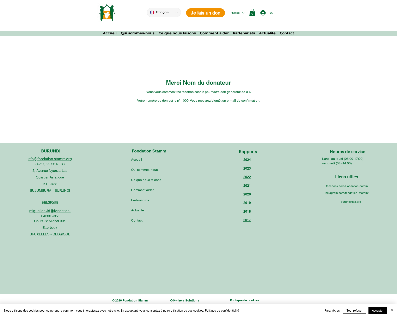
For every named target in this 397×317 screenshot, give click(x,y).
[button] (237, 13)
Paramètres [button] (332, 310)
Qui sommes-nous (144, 170)
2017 (247, 220)
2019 (247, 203)
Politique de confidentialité (222, 310)
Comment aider (142, 190)
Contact (136, 220)
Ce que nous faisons (146, 180)
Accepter (378, 310)
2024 (247, 160)
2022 (247, 177)
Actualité (137, 210)
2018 (247, 211)
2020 (247, 194)
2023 (247, 168)
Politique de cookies (244, 300)
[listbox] (237, 13)
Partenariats (140, 200)
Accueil (136, 160)
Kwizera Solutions (186, 300)
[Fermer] (392, 310)
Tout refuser (354, 310)
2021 (247, 186)
